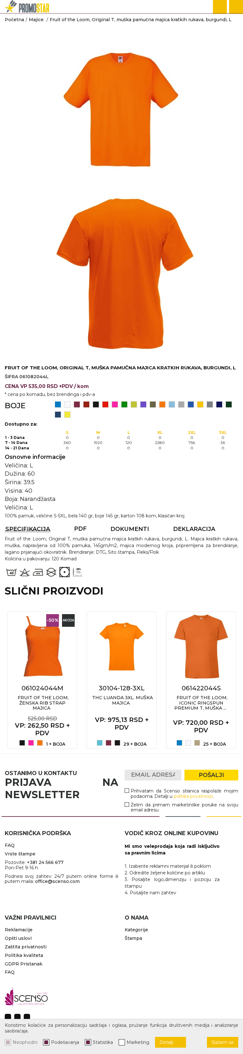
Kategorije (136, 930)
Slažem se (222, 1042)
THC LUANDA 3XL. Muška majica (122, 700)
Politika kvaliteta (24, 955)
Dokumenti (129, 529)
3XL (223, 432)
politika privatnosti (193, 796)
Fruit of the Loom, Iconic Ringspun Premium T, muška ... (200, 703)
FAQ (10, 845)
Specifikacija (27, 529)
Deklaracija (194, 529)
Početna (14, 19)
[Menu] (236, 7)
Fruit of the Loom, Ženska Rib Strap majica (43, 703)
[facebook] (8, 1017)
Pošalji (211, 775)
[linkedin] (27, 1017)
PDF (80, 528)
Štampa (133, 938)
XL (160, 432)
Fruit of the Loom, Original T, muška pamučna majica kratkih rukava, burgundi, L (141, 19)
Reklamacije (19, 930)
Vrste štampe (20, 854)
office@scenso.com (57, 881)
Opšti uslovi (18, 938)
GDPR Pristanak (23, 964)
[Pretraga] (220, 7)
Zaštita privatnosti (26, 947)
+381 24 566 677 (45, 862)
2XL (192, 432)
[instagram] (17, 1017)
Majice (36, 19)
